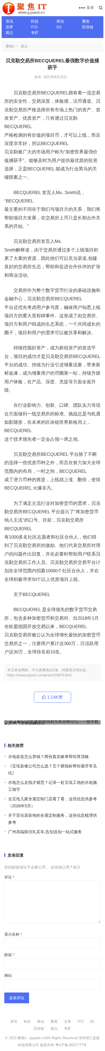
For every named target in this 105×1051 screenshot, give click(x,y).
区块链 (87, 27)
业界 (9, 27)
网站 (8, 975)
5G (59, 27)
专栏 (34, 32)
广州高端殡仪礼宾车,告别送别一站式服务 (45, 831)
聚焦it (10, 46)
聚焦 (86, 21)
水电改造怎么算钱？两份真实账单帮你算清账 (48, 756)
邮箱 (9, 955)
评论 (9, 877)
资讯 (9, 21)
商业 (60, 21)
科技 (34, 21)
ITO (34, 27)
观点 (9, 32)
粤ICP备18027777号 (71, 1045)
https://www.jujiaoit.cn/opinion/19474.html (39, 675)
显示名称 (13, 934)
